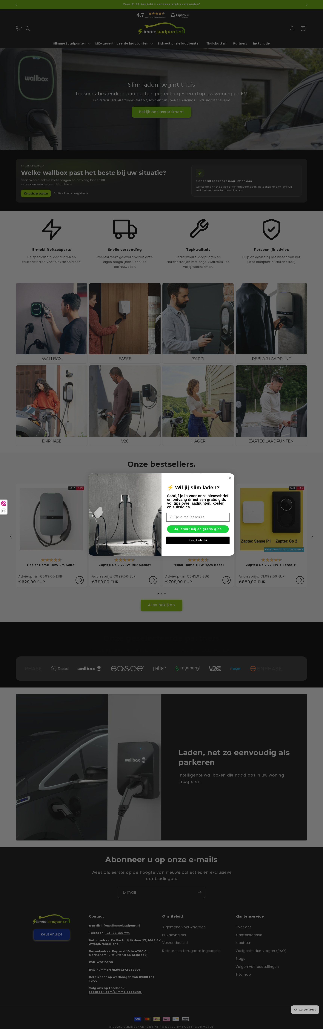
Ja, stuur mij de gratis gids (198, 529)
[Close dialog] (230, 478)
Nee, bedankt (198, 540)
